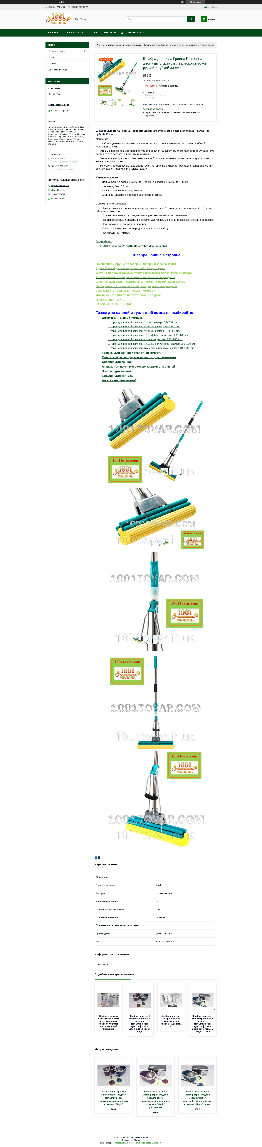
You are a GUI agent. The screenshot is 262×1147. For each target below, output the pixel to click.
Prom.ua (144, 1137)
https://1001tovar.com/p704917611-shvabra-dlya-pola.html (131, 246)
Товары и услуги (73, 32)
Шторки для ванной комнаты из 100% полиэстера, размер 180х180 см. (152, 343)
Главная (53, 32)
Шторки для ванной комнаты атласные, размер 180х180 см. (145, 339)
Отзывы (52, 63)
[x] (99, 858)
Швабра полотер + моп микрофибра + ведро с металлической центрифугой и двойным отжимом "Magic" (140, 1024)
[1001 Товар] (58, 24)
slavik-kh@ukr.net (59, 190)
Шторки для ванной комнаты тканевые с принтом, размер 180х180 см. (151, 347)
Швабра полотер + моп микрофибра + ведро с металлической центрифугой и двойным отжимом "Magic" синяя (203, 1024)
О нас (95, 32)
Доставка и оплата (132, 32)
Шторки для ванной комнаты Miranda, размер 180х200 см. (144, 326)
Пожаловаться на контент (122, 1143)
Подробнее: (104, 241)
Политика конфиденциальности (148, 1143)
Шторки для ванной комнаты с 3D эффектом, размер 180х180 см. (148, 335)
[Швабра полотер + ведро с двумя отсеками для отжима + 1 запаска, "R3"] (171, 997)
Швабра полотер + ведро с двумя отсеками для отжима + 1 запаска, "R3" (171, 1021)
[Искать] (191, 19)
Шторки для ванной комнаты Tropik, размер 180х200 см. (143, 322)
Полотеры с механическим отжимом (123, 45)
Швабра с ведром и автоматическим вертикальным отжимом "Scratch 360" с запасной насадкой (108, 1022)
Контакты (110, 32)
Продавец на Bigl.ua (131, 1140)
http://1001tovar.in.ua (60, 185)
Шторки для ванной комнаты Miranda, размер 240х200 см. (144, 330)
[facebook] (96, 858)
